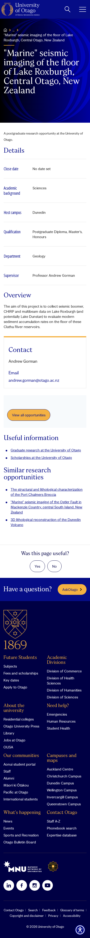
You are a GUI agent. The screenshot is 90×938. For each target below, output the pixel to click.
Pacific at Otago (15, 792)
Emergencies (57, 714)
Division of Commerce (64, 671)
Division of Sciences (62, 697)
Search (33, 910)
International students (20, 799)
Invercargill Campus (62, 797)
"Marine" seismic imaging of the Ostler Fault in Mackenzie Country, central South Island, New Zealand (46, 507)
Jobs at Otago (14, 740)
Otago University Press (21, 726)
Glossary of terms (72, 910)
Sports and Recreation (21, 835)
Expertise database (62, 835)
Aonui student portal (19, 764)
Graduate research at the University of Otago (46, 450)
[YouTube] (47, 885)
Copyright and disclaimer (27, 915)
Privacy (53, 915)
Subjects (10, 666)
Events (8, 828)
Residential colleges (18, 719)
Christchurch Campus (64, 776)
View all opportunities (28, 415)
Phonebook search (62, 828)
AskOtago (70, 589)
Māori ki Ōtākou (16, 785)
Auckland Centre (60, 769)
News (7, 821)
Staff (7, 771)
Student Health (58, 728)
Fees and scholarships (20, 673)
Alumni (8, 778)
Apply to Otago (15, 687)
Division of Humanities (64, 690)
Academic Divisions (57, 660)
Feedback (49, 910)
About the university (13, 708)
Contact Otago (62, 812)
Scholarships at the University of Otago (41, 457)
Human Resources (61, 721)
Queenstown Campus (64, 804)
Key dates (11, 680)
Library (8, 733)
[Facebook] (21, 885)
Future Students (20, 657)
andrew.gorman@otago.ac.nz (34, 380)
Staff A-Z (53, 821)
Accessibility (72, 915)
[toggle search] (67, 9)
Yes (37, 566)
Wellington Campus (62, 790)
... (13, 30)
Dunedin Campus (60, 783)
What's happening (22, 812)
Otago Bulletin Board (19, 842)
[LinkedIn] (8, 885)
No (54, 566)
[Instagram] (34, 885)
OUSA (8, 747)
